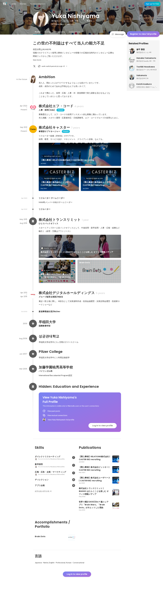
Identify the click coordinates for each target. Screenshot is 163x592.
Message (119, 34)
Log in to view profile (102, 425)
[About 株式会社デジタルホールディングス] (33, 295)
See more (37, 60)
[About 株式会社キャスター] (33, 129)
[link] (80, 154)
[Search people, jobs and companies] (138, 3)
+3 (53, 66)
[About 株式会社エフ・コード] (33, 108)
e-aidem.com (49, 270)
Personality (60, 32)
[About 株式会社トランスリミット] (33, 221)
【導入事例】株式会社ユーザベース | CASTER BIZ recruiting (99, 183)
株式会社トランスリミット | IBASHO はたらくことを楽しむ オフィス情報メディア (77, 252)
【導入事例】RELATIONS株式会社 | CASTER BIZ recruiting (67, 160)
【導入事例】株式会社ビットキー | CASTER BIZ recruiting (56, 183)
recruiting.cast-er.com (52, 156)
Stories (48, 32)
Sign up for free (152, 4)
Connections (74, 32)
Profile (38, 32)
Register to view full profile (143, 34)
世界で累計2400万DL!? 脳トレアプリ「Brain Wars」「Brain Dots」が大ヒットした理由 (56, 276)
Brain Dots (84, 262)
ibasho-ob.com (50, 248)
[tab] (38, 32)
